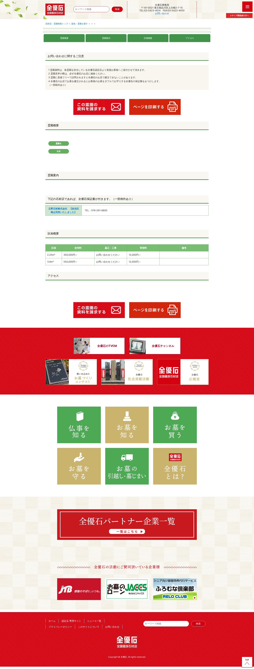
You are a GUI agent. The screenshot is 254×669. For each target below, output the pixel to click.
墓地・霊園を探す (79, 23)
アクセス (190, 38)
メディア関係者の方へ (239, 15)
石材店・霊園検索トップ (56, 23)
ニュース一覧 (94, 620)
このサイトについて (88, 626)
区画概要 (148, 38)
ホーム (52, 620)
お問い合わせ (162, 13)
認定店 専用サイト (71, 620)
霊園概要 (64, 38)
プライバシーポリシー (60, 626)
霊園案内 (106, 38)
